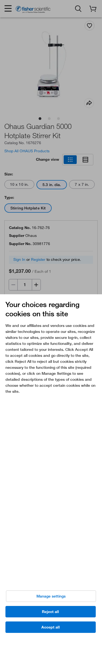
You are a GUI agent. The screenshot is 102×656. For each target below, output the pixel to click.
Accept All (50, 627)
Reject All (50, 611)
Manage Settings (51, 596)
